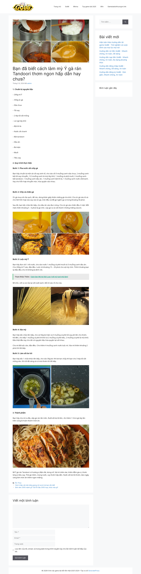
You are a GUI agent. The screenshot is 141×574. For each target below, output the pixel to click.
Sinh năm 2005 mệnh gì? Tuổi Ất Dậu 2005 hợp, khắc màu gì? (36, 487)
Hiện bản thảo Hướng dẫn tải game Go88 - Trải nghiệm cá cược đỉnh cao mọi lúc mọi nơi (113, 45)
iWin (102, 7)
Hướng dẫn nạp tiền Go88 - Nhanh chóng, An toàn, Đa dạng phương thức (113, 60)
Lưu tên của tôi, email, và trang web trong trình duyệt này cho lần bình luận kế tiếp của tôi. (50, 550)
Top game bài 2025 (89, 7)
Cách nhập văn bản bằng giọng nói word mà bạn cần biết (35, 485)
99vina (75, 7)
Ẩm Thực (18, 483)
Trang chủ (57, 7)
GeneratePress (93, 571)
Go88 (67, 7)
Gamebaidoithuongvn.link (117, 7)
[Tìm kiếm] (125, 22)
